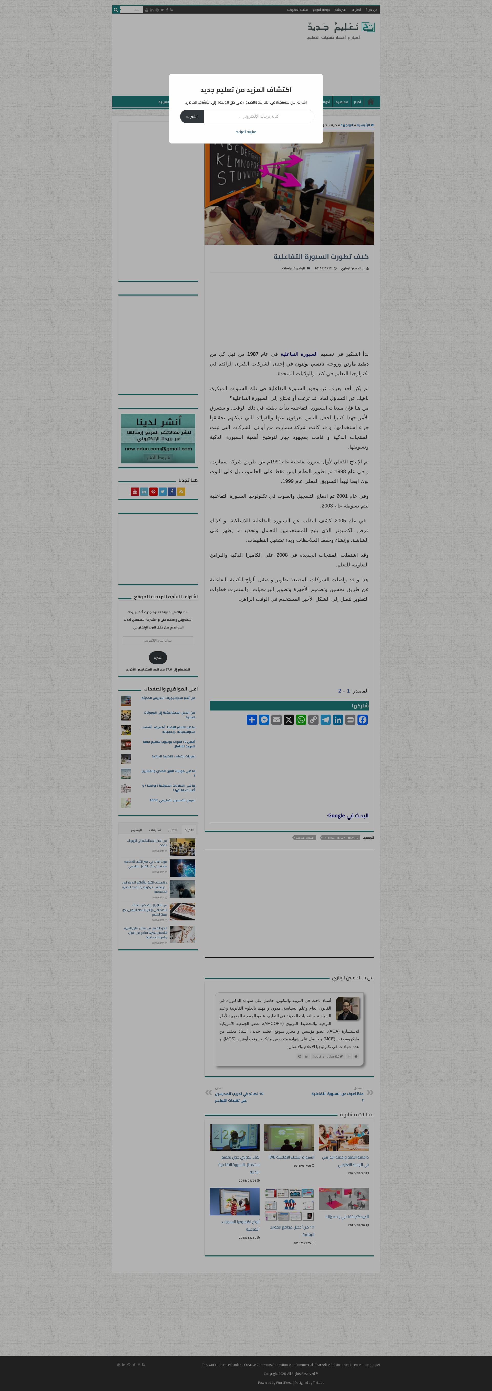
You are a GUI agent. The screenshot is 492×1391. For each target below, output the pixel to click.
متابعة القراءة (246, 131)
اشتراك (192, 116)
